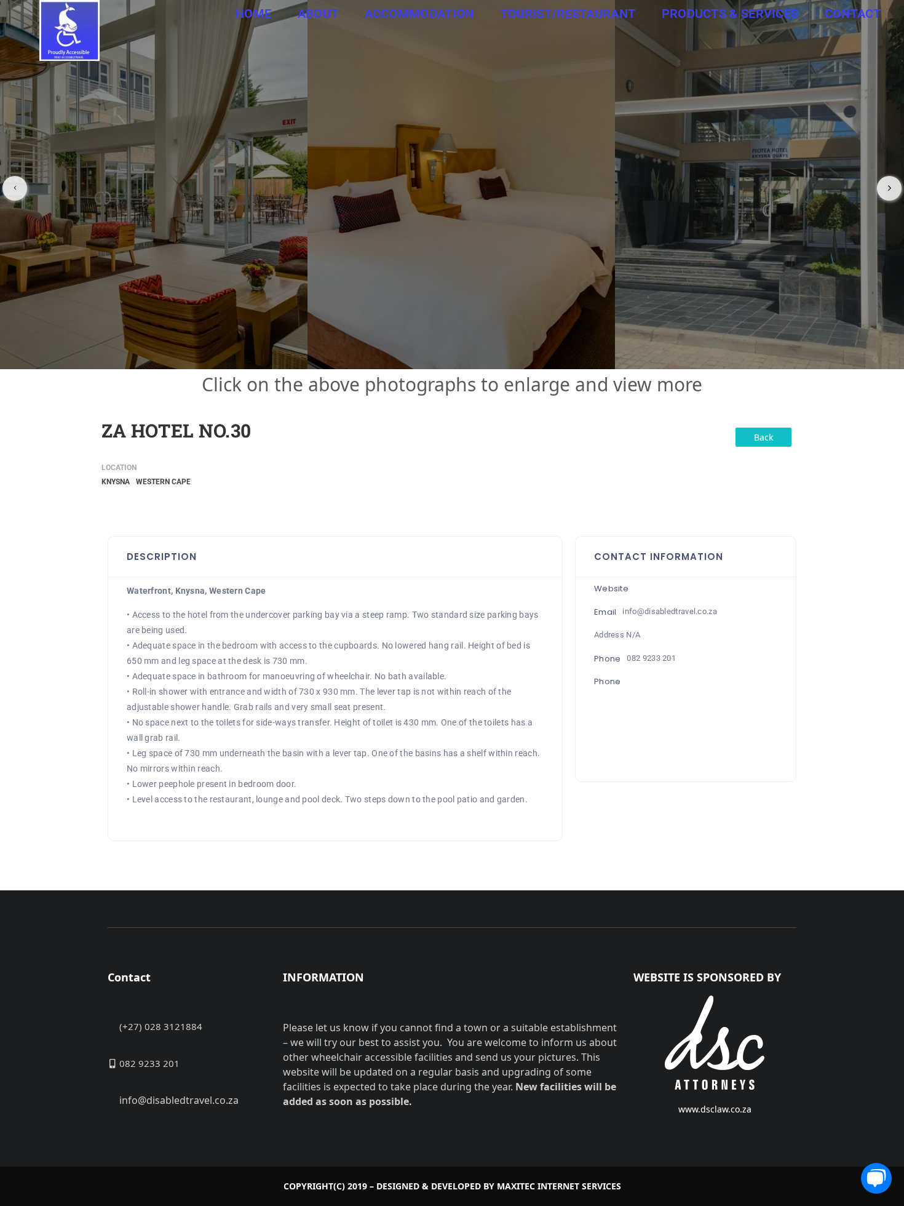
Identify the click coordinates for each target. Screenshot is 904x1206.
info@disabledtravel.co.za (669, 611)
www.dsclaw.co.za (714, 1109)
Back (763, 437)
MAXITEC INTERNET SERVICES (559, 1186)
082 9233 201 (651, 658)
